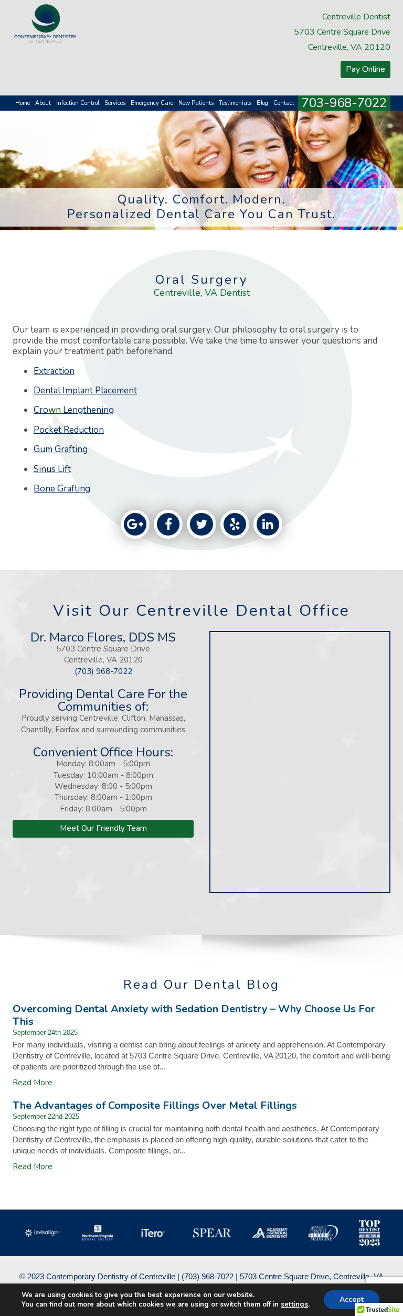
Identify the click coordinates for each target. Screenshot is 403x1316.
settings (294, 1304)
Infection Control (77, 103)
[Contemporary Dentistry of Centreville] (45, 23)
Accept (352, 1299)
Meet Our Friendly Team (103, 828)
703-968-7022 (344, 103)
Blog (262, 103)
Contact (283, 103)
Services (114, 103)
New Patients (196, 103)
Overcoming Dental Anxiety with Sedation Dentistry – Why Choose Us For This (194, 1015)
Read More (32, 1082)
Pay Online (365, 69)
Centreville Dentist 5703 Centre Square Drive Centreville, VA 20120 (342, 32)
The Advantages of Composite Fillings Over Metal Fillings (155, 1105)
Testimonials (235, 103)
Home (22, 103)
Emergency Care (152, 103)
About (43, 103)
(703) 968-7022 (103, 671)
